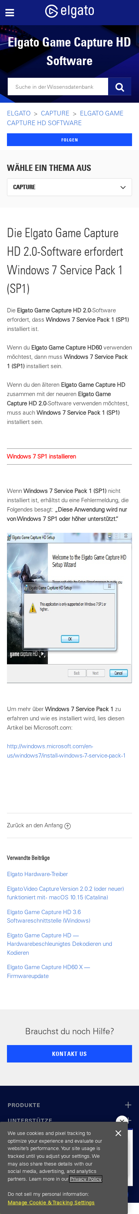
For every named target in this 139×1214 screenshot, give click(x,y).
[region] (64, 1168)
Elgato (19, 113)
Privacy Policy (86, 1179)
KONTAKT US (69, 1053)
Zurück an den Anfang (35, 825)
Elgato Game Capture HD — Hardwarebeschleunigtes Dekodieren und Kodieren (59, 944)
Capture (55, 113)
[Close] (118, 1133)
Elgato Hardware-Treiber (37, 874)
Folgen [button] (69, 139)
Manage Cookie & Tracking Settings (51, 1202)
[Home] (69, 16)
